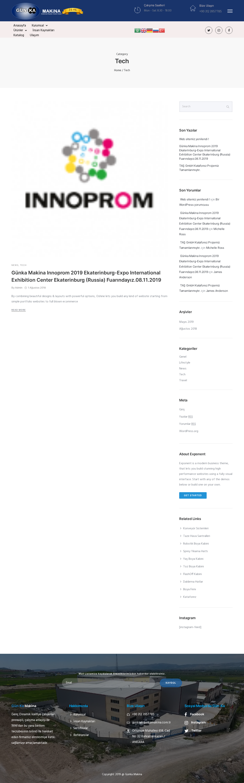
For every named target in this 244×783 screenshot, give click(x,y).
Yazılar (186, 416)
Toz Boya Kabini (193, 566)
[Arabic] (137, 30)
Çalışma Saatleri (154, 5)
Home (117, 70)
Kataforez (189, 597)
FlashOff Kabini (192, 574)
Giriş (182, 409)
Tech (23, 265)
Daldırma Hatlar (193, 581)
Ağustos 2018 (188, 328)
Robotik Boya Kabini (196, 543)
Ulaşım (34, 35)
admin (18, 287)
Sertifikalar (80, 728)
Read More (18, 310)
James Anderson (217, 291)
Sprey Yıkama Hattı (195, 551)
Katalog (18, 35)
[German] (150, 30)
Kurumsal (38, 25)
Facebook (197, 714)
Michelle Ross (215, 248)
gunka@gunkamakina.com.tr (151, 722)
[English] (143, 30)
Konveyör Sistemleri (196, 528)
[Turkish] (162, 30)
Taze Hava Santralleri (196, 536)
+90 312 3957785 (143, 714)
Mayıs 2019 (186, 322)
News (14, 265)
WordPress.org (188, 431)
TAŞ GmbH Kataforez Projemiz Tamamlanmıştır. (199, 168)
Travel (183, 380)
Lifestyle (184, 362)
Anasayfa (19, 25)
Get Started (193, 495)
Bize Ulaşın (206, 5)
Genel (182, 356)
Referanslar (81, 735)
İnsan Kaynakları (43, 30)
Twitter (196, 730)
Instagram (198, 722)
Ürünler (18, 30)
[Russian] (156, 30)
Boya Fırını (189, 589)
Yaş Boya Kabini (193, 559)
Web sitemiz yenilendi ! (194, 139)
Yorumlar (187, 424)
